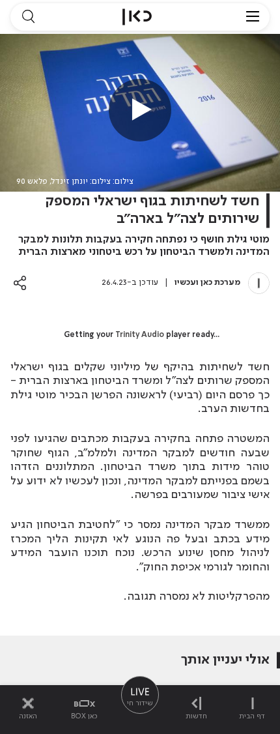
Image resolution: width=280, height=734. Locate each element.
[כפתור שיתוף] (19, 282)
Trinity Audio (139, 335)
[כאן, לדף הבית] (137, 17)
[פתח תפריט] (252, 17)
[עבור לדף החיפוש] (28, 17)
